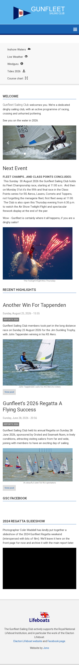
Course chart (15, 78)
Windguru (13, 64)
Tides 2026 (14, 71)
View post (9, 392)
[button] (8, 142)
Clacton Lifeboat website (27, 641)
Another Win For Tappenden (34, 305)
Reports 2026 (11, 319)
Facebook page (56, 641)
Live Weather (15, 57)
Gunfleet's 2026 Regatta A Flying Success (32, 406)
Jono (46, 647)
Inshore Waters (16, 49)
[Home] (39, 13)
